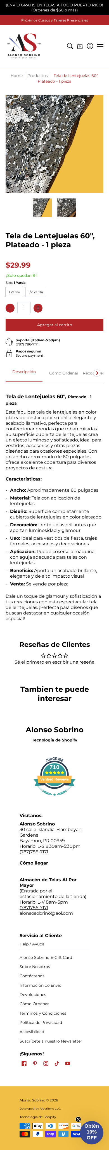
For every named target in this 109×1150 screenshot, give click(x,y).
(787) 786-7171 (27, 344)
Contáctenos (32, 975)
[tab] (24, 373)
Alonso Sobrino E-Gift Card (46, 957)
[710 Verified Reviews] (54, 798)
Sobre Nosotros (35, 966)
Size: (15, 282)
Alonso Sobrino (32, 1100)
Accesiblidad (32, 1031)
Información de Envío (40, 985)
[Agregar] (38, 308)
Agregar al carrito (54, 324)
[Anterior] (12, 373)
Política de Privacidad (41, 1022)
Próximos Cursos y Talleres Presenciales (54, 20)
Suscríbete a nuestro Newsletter (51, 1041)
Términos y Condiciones (43, 1013)
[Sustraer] (10, 308)
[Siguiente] (97, 373)
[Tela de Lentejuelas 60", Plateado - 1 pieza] (42, 207)
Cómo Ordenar (34, 1003)
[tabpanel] (54, 504)
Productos (37, 75)
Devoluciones (33, 994)
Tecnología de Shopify (54, 740)
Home (17, 75)
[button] (80, 46)
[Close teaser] (78, 1119)
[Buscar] (70, 46)
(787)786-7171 (34, 851)
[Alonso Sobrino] (24, 46)
